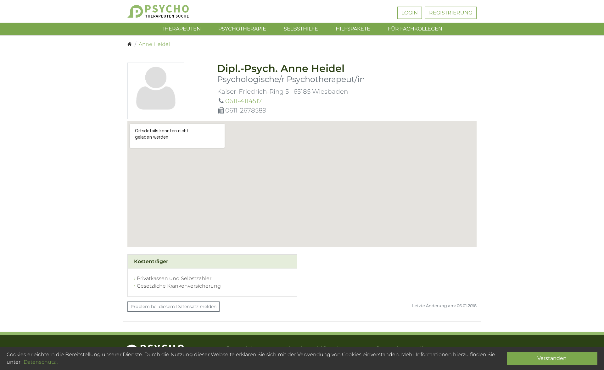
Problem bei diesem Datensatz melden (173, 306)
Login (409, 13)
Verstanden (552, 358)
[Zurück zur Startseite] (167, 11)
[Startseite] (129, 44)
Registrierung (450, 13)
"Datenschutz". (40, 362)
